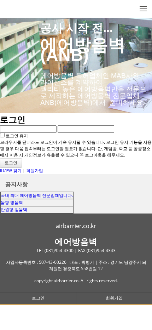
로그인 (38, 298)
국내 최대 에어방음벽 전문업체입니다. (37, 195)
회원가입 (34, 170)
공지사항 (16, 184)
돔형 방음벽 (12, 202)
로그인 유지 (16, 136)
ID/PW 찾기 (11, 170)
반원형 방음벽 (14, 209)
